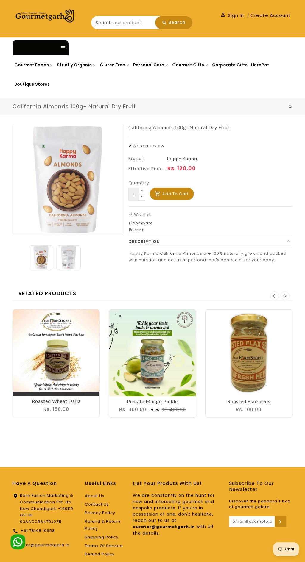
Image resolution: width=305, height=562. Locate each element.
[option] (41, 257)
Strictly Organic (75, 65)
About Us (95, 496)
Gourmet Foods (32, 65)
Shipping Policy (102, 537)
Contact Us (97, 504)
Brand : (136, 159)
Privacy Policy (100, 513)
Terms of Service (104, 546)
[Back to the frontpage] (290, 106)
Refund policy (100, 554)
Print (138, 230)
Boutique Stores (32, 84)
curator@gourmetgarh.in (41, 545)
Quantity (138, 183)
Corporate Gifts (230, 65)
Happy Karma (182, 159)
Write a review (148, 146)
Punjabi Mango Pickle (152, 401)
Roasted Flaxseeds (248, 401)
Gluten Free (113, 65)
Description (144, 242)
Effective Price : (147, 169)
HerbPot (260, 65)
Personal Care (149, 65)
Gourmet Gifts (188, 65)
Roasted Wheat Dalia (56, 401)
